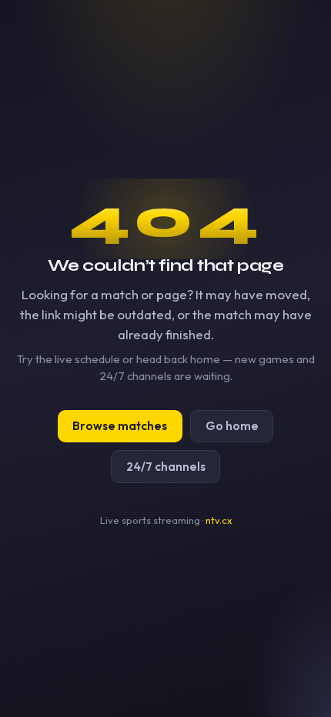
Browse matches (119, 426)
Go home (232, 426)
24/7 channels (166, 466)
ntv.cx (219, 520)
